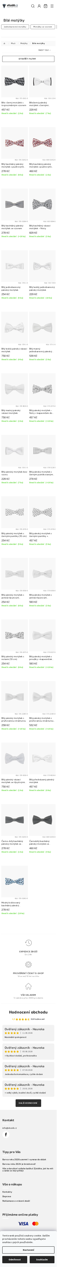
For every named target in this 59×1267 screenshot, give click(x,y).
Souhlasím (42, 1259)
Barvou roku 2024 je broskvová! (19, 1164)
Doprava (6, 1196)
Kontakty (7, 1192)
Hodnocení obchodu (28, 1012)
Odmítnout (15, 1259)
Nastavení (28, 1250)
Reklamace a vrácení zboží (16, 1201)
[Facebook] (5, 1134)
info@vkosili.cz (9, 1128)
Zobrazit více (28, 1103)
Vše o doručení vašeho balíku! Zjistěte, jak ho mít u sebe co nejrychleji (27, 1169)
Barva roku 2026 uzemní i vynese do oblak (24, 1159)
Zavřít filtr (28, 59)
